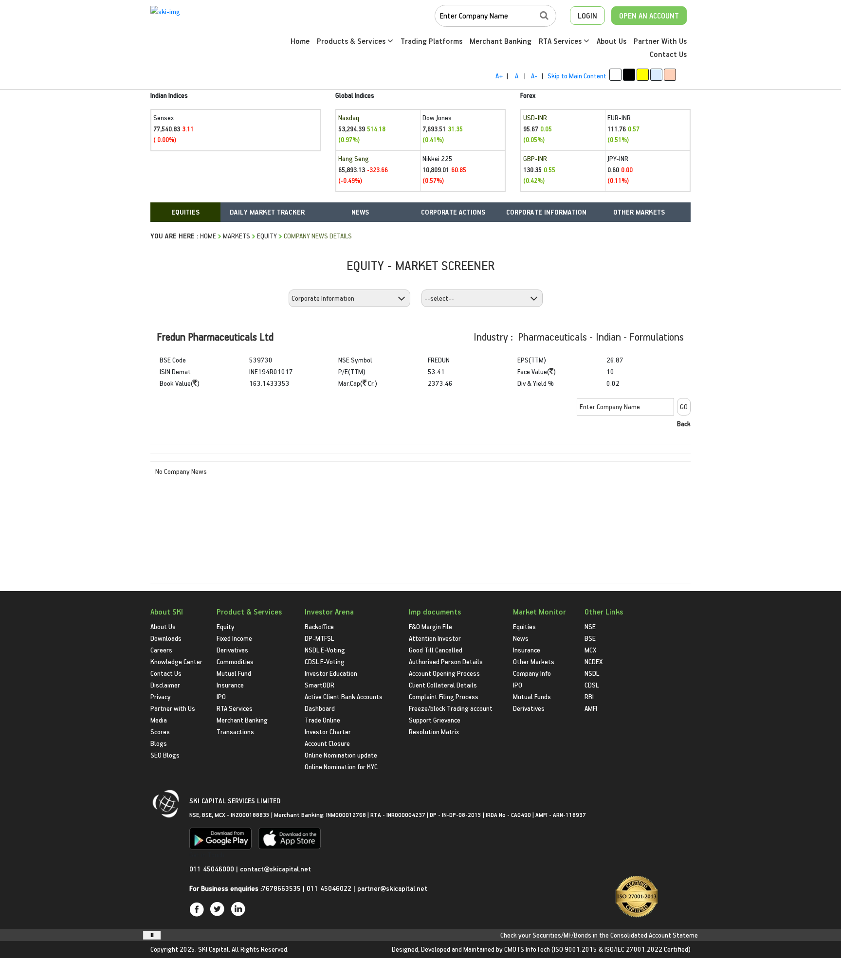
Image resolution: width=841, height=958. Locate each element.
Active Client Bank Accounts (344, 696)
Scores (160, 731)
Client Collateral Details (443, 684)
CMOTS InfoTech (527, 949)
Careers (161, 649)
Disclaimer (165, 684)
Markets (236, 235)
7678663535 (281, 888)
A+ (499, 75)
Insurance (230, 684)
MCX (590, 649)
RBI (589, 696)
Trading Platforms (431, 41)
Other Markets (533, 661)
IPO (221, 696)
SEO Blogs (165, 754)
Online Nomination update (341, 754)
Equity (267, 235)
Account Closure (327, 743)
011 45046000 (212, 868)
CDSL (592, 684)
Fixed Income (234, 638)
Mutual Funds (532, 696)
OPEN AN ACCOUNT (649, 15)
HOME (208, 235)
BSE (590, 638)
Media (158, 719)
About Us (611, 41)
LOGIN (587, 15)
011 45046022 (330, 888)
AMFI (591, 708)
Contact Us (668, 54)
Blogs (158, 743)
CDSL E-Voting (325, 661)
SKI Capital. (214, 949)
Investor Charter (328, 731)
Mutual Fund (234, 673)
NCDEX (594, 661)
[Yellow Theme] (643, 75)
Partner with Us (172, 708)
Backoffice (319, 626)
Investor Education (331, 673)
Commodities (235, 661)
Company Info (532, 673)
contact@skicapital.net (275, 868)
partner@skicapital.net (392, 888)
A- (534, 75)
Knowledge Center (176, 661)
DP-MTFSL (319, 638)
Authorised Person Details (446, 661)
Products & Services (352, 41)
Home (300, 41)
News (521, 638)
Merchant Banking (500, 41)
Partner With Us (660, 41)
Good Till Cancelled (435, 649)
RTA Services (561, 41)
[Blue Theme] (656, 75)
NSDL (592, 673)
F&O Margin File (430, 626)
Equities (524, 626)
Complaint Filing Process (443, 696)
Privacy (160, 696)
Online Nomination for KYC (341, 766)
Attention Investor (435, 638)
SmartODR (319, 684)
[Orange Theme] (670, 75)
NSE (590, 626)
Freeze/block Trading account (451, 708)
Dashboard (320, 708)
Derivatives (232, 649)
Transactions (235, 731)
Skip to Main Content (577, 75)
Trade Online (322, 719)
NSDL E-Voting (325, 649)
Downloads (166, 638)
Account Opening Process (444, 673)
